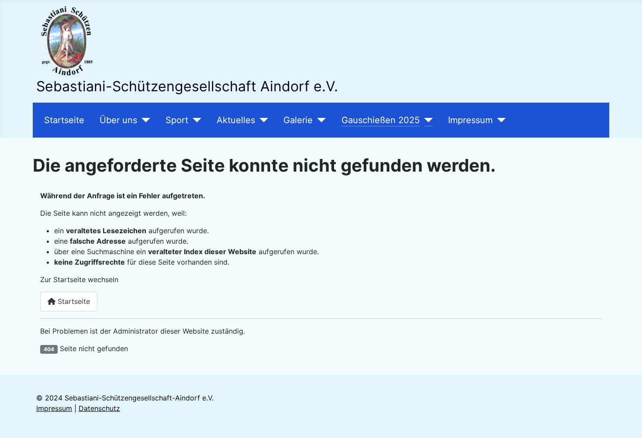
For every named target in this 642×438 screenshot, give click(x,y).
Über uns (118, 120)
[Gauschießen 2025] (426, 120)
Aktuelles (236, 120)
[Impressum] (499, 120)
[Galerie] (319, 120)
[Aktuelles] (261, 120)
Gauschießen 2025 (381, 120)
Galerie (298, 120)
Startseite (64, 120)
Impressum (470, 120)
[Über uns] (143, 120)
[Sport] (194, 120)
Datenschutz (99, 408)
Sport (177, 120)
